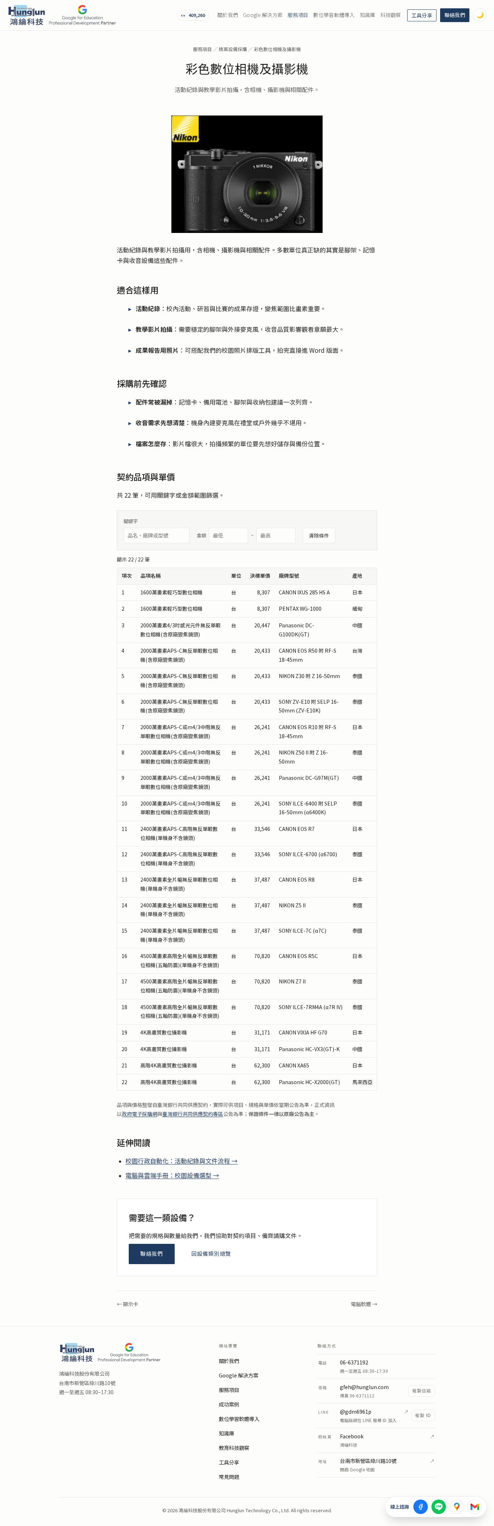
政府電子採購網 (139, 1114)
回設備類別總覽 (211, 1253)
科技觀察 (390, 15)
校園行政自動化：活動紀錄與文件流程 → (181, 1161)
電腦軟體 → (364, 1304)
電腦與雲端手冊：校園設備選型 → (172, 1175)
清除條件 (319, 535)
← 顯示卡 (127, 1304)
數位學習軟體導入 (333, 15)
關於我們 (227, 15)
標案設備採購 (233, 49)
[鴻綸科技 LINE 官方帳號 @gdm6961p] (438, 1507)
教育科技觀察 (234, 1448)
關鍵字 (131, 521)
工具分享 (422, 15)
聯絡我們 (454, 15)
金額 (225, 535)
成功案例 (229, 1404)
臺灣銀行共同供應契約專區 (192, 1114)
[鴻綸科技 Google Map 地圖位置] (457, 1507)
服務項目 (298, 15)
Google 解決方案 (262, 15)
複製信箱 (421, 1391)
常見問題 (229, 1477)
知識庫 (367, 15)
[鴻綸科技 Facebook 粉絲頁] (420, 1507)
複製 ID (423, 1415)
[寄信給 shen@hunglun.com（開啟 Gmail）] (475, 1507)
